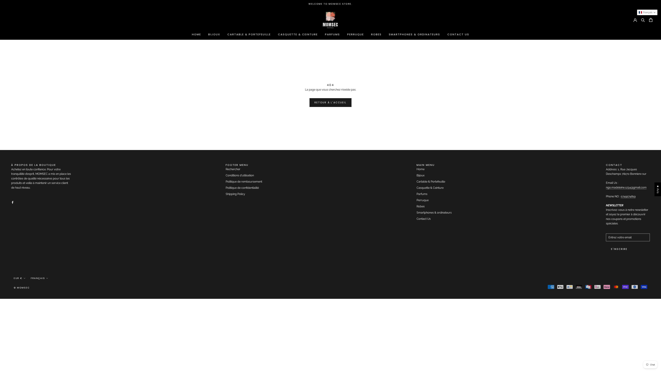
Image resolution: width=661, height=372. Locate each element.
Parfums (332, 34)
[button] (647, 12)
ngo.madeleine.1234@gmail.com (626, 187)
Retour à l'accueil (330, 102)
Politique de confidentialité (242, 187)
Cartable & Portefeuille (249, 34)
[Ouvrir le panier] (650, 20)
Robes (376, 34)
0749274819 (628, 196)
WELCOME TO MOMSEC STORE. (330, 4)
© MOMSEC (22, 287)
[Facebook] (12, 202)
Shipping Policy (235, 194)
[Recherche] (643, 20)
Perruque (355, 34)
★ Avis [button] (657, 189)
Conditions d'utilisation (240, 175)
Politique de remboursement (244, 181)
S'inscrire (619, 249)
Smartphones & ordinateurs (414, 34)
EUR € (13, 20)
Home (196, 34)
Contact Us (458, 34)
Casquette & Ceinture (298, 34)
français (32, 20)
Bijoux (214, 34)
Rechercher (233, 169)
